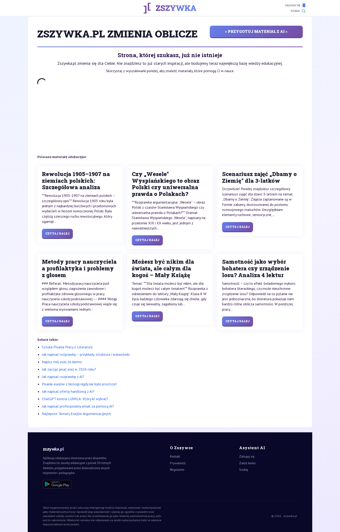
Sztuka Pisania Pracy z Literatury (67, 347)
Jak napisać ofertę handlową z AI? (68, 391)
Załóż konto (247, 463)
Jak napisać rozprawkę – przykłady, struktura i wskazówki (86, 354)
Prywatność (178, 463)
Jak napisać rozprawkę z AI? (63, 376)
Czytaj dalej (57, 233)
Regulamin (177, 469)
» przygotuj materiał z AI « (256, 31)
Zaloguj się (292, 5)
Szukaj (295, 10)
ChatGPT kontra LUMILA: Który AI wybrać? (75, 398)
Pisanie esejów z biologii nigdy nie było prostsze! (79, 384)
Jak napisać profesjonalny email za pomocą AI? (78, 406)
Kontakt (175, 456)
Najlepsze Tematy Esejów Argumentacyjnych (76, 413)
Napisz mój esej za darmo (62, 361)
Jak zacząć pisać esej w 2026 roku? (69, 369)
